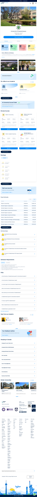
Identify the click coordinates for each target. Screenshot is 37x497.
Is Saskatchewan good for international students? (11, 296)
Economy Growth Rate (6, 375)
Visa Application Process (6, 367)
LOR (25, 420)
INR (34, 199)
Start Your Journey (5, 98)
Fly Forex (3, 433)
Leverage (9, 476)
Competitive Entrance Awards (9, 243)
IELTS (14, 420)
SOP (25, 422)
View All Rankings (5, 183)
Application (3, 262)
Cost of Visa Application (6, 363)
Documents (8, 262)
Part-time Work (4, 355)
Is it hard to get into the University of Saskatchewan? (11, 284)
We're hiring (6, 2)
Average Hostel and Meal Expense (8, 347)
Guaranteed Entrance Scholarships (10, 234)
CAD (30, 199)
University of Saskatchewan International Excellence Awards (15, 248)
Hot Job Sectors (5, 371)
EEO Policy (32, 429)
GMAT (14, 422)
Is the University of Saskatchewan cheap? (9, 280)
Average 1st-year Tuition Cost (7, 343)
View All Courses (5, 151)
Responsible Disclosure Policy (32, 426)
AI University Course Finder (4, 421)
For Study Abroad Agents (20, 435)
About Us (20, 420)
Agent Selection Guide (32, 431)
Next (34, 47)
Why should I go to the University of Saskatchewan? (11, 292)
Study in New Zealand (9, 454)
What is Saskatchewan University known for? (10, 304)
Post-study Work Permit (6, 359)
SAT (14, 425)
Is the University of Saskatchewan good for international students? (14, 276)
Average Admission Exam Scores (7, 351)
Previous (31, 82)
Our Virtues (21, 422)
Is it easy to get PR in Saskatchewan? (8, 300)
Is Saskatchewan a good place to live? (8, 308)
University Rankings (4, 158)
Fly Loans (3, 431)
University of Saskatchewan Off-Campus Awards (13, 253)
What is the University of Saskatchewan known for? (11, 288)
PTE (14, 428)
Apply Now (8, 129)
